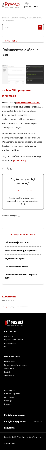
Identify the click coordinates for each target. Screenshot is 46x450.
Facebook (3, 169)
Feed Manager (9, 390)
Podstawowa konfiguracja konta (21, 250)
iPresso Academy (10, 343)
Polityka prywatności (14, 415)
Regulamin (9, 428)
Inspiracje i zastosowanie (13, 340)
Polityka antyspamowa (15, 421)
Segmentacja (9, 375)
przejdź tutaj (19, 160)
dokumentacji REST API (27, 102)
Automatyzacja (9, 368)
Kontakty (7, 372)
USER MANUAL (35, 18)
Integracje (9, 20)
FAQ (5, 347)
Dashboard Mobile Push (16, 266)
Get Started (8, 336)
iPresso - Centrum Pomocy (14, 18)
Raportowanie (9, 397)
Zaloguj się (6, 307)
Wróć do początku (9, 216)
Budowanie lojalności (12, 394)
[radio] (16, 191)
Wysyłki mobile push (15, 258)
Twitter (7, 169)
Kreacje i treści (9, 361)
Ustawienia (8, 404)
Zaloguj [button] (37, 6)
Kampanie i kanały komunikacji (15, 365)
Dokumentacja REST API (17, 242)
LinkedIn (11, 169)
